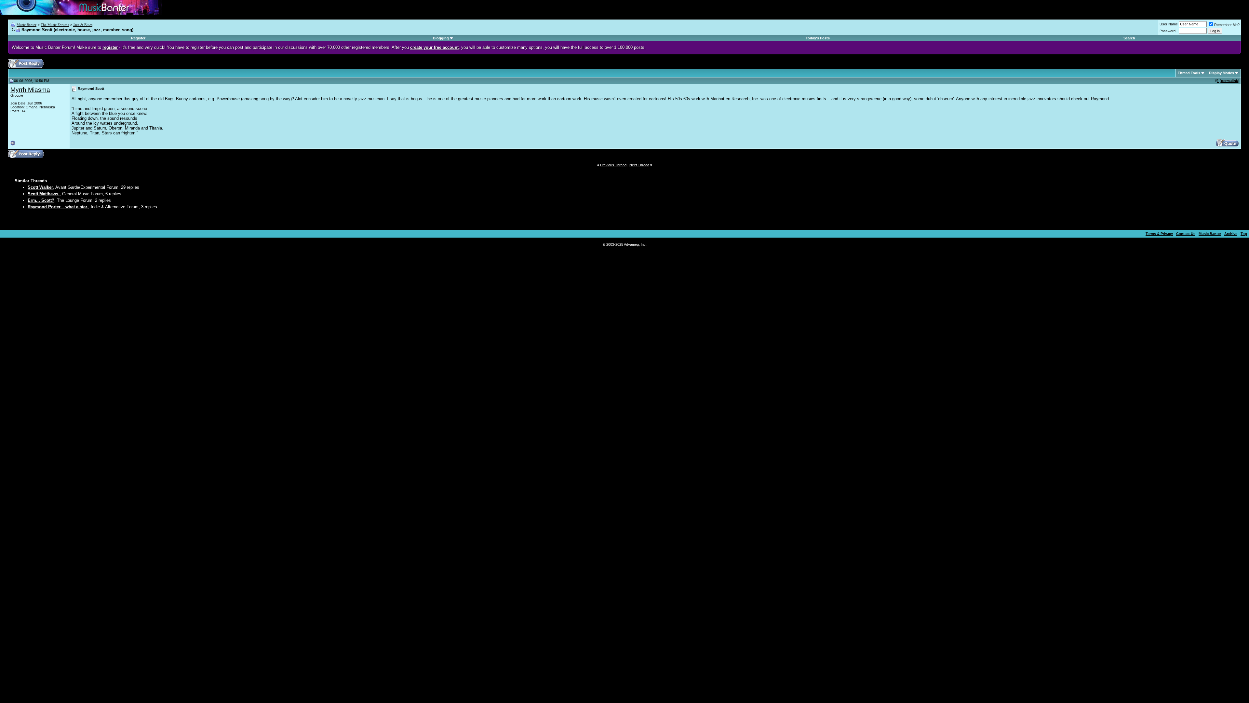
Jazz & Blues (82, 25)
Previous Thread (613, 165)
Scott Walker (40, 187)
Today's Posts (818, 38)
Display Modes (1221, 73)
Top (1244, 234)
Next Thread (639, 165)
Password (1167, 31)
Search (1129, 38)
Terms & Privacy (1159, 234)
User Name (1169, 24)
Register (138, 38)
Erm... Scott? (41, 200)
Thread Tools (1189, 73)
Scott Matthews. (44, 193)
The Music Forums (55, 25)
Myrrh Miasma (30, 89)
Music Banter (26, 25)
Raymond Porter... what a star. (58, 206)
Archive (1230, 234)
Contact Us (1185, 234)
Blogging (441, 38)
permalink (1229, 81)
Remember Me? (1227, 25)
